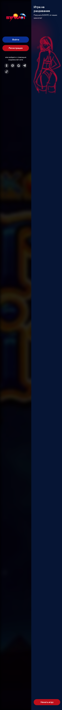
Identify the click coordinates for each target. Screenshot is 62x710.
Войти (15, 39)
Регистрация (16, 48)
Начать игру (47, 702)
